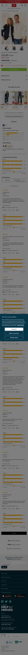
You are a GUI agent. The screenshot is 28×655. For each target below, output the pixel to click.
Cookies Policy (20, 325)
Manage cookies (14, 337)
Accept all (14, 329)
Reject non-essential (14, 333)
